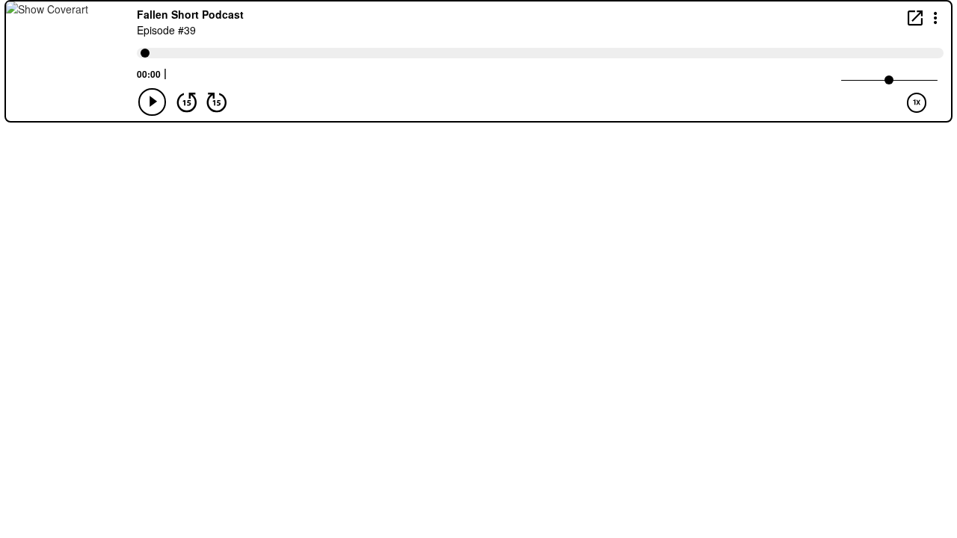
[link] (915, 17)
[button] (935, 17)
